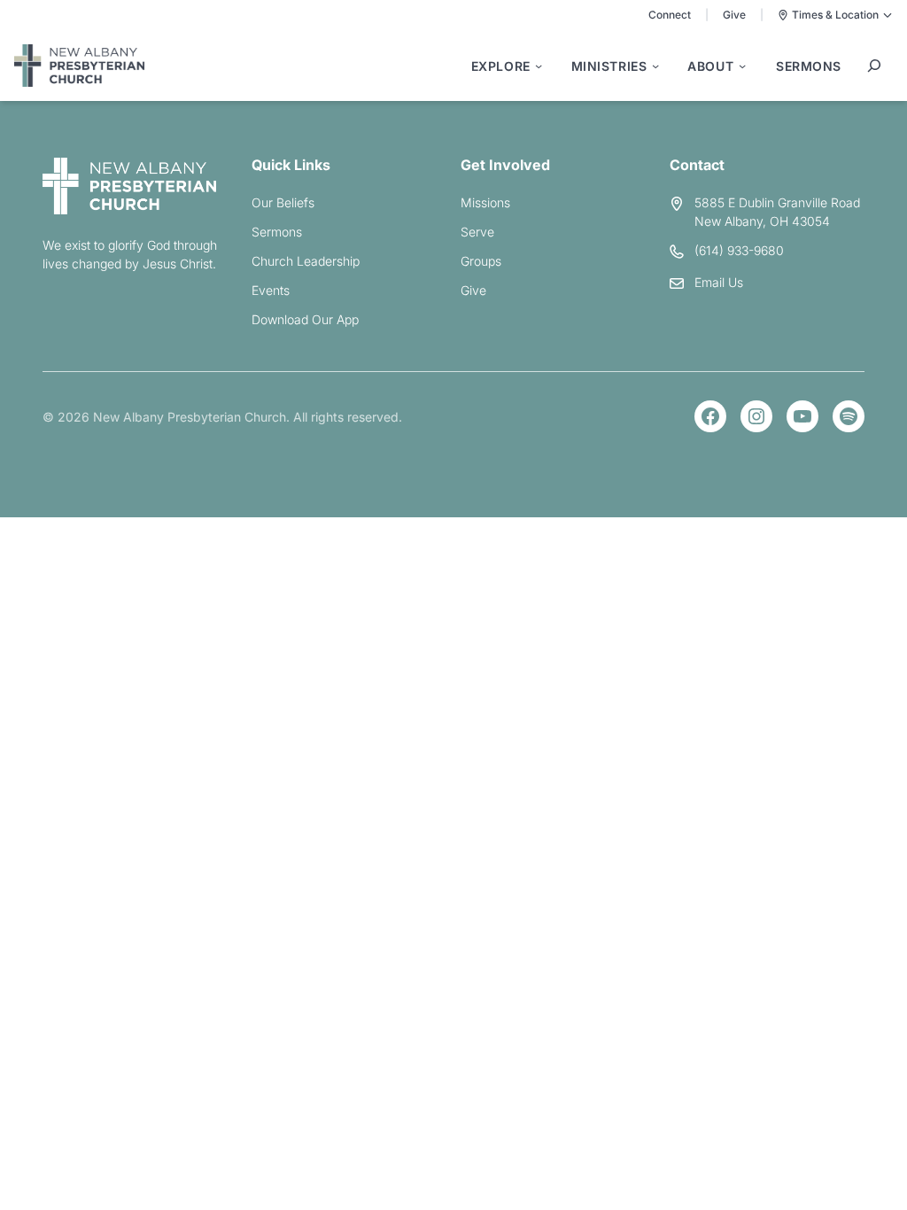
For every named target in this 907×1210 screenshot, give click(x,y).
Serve (477, 231)
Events (271, 290)
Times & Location (835, 14)
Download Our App (305, 319)
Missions (485, 202)
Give (734, 14)
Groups (481, 260)
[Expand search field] (874, 65)
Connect (669, 14)
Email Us (718, 282)
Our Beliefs (283, 202)
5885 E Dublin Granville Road (777, 202)
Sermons (277, 231)
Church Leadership (306, 260)
